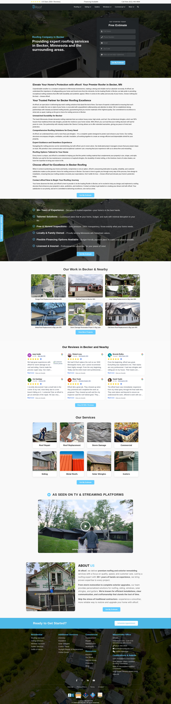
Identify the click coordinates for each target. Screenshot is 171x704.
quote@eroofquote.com (124, 649)
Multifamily (90, 647)
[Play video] (85, 526)
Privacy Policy (82, 687)
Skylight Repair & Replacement (70, 649)
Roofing (77, 7)
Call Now (131, 2)
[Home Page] (37, 7)
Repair (88, 641)
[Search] (138, 7)
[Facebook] (76, 680)
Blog (87, 666)
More (131, 7)
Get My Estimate (118, 62)
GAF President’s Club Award (124, 659)
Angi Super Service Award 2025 (125, 671)
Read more (31, 373)
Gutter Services (37, 647)
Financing (89, 663)
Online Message (121, 651)
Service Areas (91, 660)
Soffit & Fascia (37, 649)
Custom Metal (63, 647)
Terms (92, 687)
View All (116, 674)
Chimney (61, 638)
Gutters (97, 7)
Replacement (91, 638)
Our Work (89, 657)
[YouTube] (94, 680)
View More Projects (85, 332)
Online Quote (63, 652)
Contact (101, 687)
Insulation (62, 641)
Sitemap (70, 687)
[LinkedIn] (88, 680)
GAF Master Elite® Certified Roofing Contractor (124, 663)
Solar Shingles (64, 644)
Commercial (119, 7)
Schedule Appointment (126, 623)
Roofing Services (38, 638)
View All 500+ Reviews (85, 405)
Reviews (89, 655)
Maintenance (91, 644)
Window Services (38, 644)
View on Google (40, 373)
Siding (87, 7)
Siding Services (37, 641)
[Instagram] (82, 680)
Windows (106, 7)
